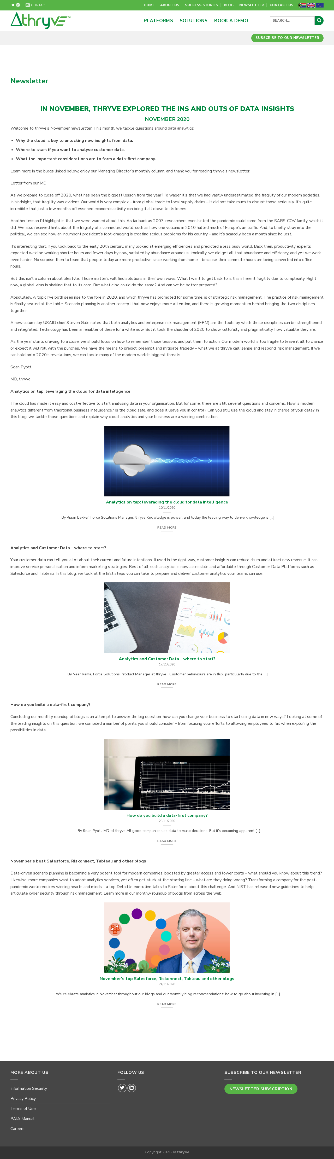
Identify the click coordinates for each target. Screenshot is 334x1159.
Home (149, 5)
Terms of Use (23, 1108)
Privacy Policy (23, 1099)
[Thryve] (62, 20)
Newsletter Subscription (261, 1089)
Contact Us (281, 5)
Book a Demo (231, 21)
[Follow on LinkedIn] (18, 5)
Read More (166, 527)
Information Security (28, 1088)
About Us (169, 5)
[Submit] (319, 20)
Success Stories (201, 5)
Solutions (193, 21)
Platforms (158, 21)
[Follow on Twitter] (13, 5)
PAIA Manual (22, 1119)
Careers (17, 1129)
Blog (229, 5)
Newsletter (251, 5)
